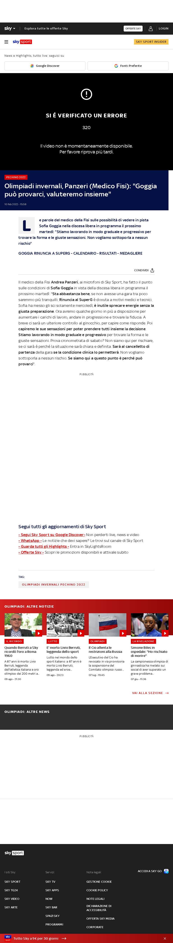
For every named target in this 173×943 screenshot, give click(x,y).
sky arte (11, 907)
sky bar (51, 907)
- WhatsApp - (29, 540)
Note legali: (94, 872)
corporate (94, 927)
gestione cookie (99, 881)
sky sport (12, 881)
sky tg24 (11, 890)
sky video (12, 898)
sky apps (52, 890)
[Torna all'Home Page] (22, 42)
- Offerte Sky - (31, 552)
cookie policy (97, 890)
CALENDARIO (84, 253)
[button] (80, 938)
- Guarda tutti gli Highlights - (43, 546)
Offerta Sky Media (100, 918)
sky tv (50, 881)
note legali (95, 898)
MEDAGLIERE (131, 253)
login (163, 28)
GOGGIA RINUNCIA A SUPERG (44, 253)
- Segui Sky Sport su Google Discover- (51, 534)
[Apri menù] (6, 42)
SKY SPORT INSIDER (151, 41)
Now (49, 898)
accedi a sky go (150, 871)
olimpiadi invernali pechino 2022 (53, 584)
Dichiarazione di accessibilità (98, 908)
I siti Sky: (10, 872)
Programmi (54, 924)
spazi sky (52, 916)
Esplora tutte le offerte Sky (46, 28)
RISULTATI (107, 253)
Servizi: (50, 872)
